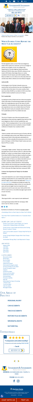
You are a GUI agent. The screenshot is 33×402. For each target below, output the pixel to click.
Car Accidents (14, 306)
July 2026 (5, 247)
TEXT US (25, 400)
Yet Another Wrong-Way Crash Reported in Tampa (16, 239)
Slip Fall (5, 279)
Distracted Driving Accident (10, 265)
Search (18, 1)
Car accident (21, 35)
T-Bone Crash (6, 282)
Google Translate (23, 15)
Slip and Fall (13, 326)
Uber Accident (7, 286)
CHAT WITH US (8, 400)
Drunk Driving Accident (9, 268)
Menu (25, 1)
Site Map (20, 395)
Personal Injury (7, 276)
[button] (14, 361)
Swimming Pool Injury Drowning (11, 281)
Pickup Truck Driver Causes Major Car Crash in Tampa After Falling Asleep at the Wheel (15, 224)
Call (10, 1)
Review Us (10, 15)
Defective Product (8, 263)
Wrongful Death (7, 287)
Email (14, 1)
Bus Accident (6, 260)
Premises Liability (7, 278)
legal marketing (13, 393)
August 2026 (6, 245)
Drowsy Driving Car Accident (10, 266)
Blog (16, 35)
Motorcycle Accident (8, 273)
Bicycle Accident (7, 257)
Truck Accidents (15, 311)
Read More (25, 343)
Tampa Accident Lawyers (8, 35)
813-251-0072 (16, 13)
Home (6, 1)
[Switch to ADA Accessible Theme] (1, 396)
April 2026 (6, 252)
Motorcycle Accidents (17, 316)
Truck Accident (7, 284)
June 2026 (5, 248)
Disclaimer (13, 395)
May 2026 (6, 250)
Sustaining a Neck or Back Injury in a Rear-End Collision (16, 212)
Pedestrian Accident (8, 274)
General (5, 269)
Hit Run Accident (7, 271)
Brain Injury (6, 258)
